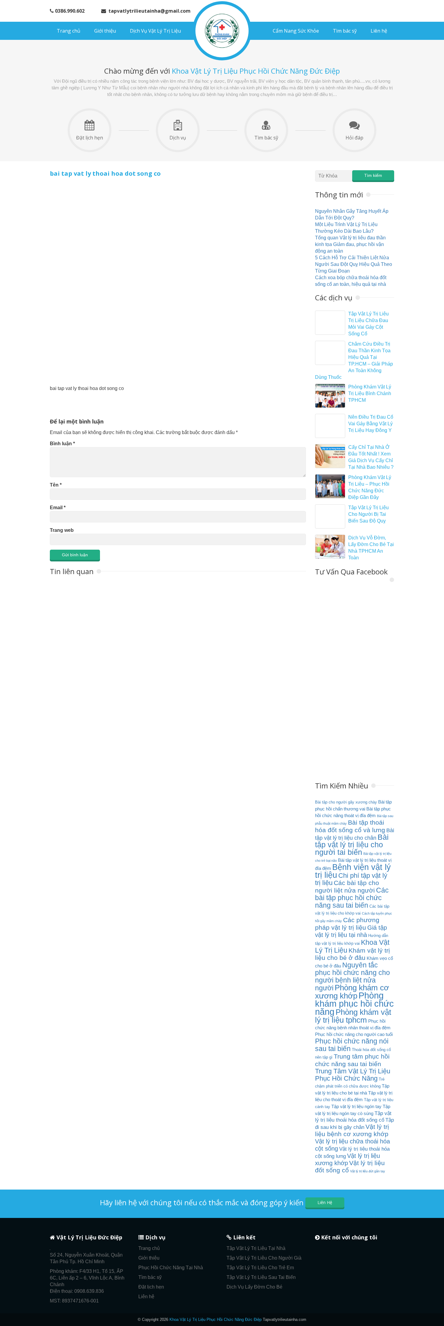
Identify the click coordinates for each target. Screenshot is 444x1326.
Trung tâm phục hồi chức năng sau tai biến (352, 1060)
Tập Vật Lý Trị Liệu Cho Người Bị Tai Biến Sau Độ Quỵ (368, 514)
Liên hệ (379, 30)
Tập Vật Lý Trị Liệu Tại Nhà (256, 1248)
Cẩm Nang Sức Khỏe (296, 30)
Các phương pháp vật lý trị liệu (347, 923)
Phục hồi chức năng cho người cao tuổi (354, 1034)
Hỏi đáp (354, 137)
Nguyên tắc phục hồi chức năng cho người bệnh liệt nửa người (352, 976)
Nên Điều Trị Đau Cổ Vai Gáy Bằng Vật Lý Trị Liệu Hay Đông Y (370, 423)
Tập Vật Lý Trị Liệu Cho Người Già (264, 1257)
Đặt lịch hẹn (89, 137)
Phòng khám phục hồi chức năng (354, 1003)
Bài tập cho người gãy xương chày (346, 802)
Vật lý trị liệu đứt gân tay (367, 1171)
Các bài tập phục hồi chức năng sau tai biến (352, 897)
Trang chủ (68, 30)
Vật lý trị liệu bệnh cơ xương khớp (352, 1130)
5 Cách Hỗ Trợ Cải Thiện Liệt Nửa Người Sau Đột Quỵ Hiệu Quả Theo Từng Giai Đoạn (353, 264)
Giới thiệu (105, 30)
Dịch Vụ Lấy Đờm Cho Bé (254, 1286)
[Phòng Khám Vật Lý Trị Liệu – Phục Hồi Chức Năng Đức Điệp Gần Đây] (330, 486)
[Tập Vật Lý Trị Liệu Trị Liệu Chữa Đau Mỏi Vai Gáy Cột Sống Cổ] (330, 323)
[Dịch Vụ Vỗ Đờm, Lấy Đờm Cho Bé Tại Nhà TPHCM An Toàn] (330, 547)
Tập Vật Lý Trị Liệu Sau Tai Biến (261, 1277)
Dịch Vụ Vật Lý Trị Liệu (155, 30)
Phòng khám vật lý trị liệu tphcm (353, 1016)
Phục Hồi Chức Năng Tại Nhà (170, 1267)
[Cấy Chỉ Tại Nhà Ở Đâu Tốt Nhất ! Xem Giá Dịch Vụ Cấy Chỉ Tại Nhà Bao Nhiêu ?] (330, 456)
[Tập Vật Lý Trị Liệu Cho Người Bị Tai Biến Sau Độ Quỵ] (330, 516)
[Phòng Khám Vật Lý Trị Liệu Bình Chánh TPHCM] (330, 396)
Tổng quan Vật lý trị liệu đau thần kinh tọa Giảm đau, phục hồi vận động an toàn (350, 244)
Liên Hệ (324, 1202)
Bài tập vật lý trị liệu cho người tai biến (352, 844)
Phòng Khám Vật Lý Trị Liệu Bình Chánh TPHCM (369, 393)
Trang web (62, 530)
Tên (56, 484)
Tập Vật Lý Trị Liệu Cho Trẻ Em (260, 1267)
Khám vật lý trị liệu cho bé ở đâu (352, 954)
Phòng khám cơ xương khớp (352, 991)
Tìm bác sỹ (345, 30)
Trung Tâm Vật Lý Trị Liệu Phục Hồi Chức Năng (352, 1074)
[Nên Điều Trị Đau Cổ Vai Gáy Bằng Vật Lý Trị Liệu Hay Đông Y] (330, 426)
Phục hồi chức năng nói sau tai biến (351, 1045)
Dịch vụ (177, 137)
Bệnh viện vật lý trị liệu (353, 871)
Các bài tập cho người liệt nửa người (347, 886)
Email (58, 507)
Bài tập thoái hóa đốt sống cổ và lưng (350, 826)
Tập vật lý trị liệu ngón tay (356, 1106)
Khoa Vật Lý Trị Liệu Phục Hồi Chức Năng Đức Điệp (215, 1319)
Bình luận (62, 443)
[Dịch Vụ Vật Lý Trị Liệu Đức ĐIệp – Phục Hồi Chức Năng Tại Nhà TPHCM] (222, 31)
